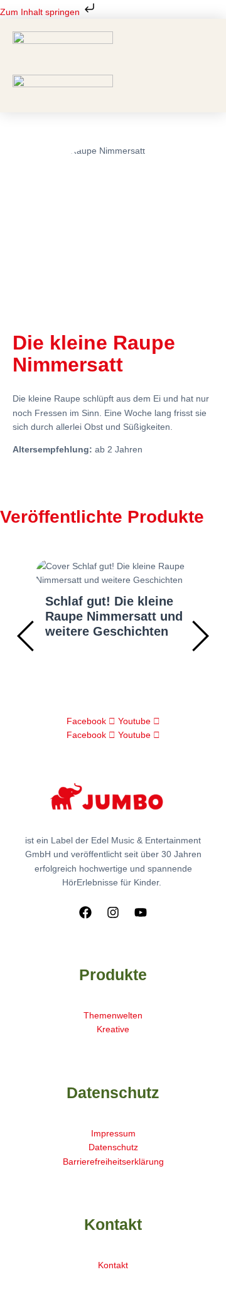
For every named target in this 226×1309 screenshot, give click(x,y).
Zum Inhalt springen (41, 12)
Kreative (113, 1029)
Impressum (113, 1133)
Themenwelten (113, 1015)
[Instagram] (113, 912)
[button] (113, 70)
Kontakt (113, 1265)
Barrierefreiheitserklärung (113, 1162)
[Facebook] (85, 912)
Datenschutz (113, 1147)
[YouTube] (140, 912)
